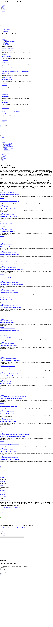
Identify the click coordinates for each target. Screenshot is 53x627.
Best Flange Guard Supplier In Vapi (7, 383)
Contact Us (4, 123)
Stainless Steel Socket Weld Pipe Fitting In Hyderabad (11, 284)
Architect (5, 40)
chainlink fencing (5, 108)
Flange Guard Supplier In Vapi (6, 223)
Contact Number (3, 569)
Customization (6, 44)
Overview (5, 28)
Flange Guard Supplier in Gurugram (8, 299)
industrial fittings (5, 96)
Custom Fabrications (7, 153)
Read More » (2, 198)
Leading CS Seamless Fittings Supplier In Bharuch (11, 398)
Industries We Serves (5, 155)
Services (3, 161)
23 (9, 464)
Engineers (5, 42)
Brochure (3, 7)
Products (3, 39)
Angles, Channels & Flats (7, 67)
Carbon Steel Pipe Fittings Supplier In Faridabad (10, 307)
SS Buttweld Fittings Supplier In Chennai (9, 292)
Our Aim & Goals (7, 29)
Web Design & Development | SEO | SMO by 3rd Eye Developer (17, 527)
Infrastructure (6, 31)
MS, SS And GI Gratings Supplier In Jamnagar (10, 352)
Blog (3, 6)
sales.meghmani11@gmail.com (5, 500)
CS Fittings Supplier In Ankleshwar (7, 231)
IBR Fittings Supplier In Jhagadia (7, 246)
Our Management (7, 140)
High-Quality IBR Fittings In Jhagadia (8, 406)
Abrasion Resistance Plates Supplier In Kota (9, 330)
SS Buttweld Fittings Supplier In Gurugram (9, 459)
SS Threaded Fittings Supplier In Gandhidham (10, 360)
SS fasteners (4, 85)
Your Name (2, 567)
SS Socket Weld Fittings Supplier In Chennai (9, 451)
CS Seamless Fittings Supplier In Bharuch (9, 239)
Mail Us (1, 485)
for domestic (2, 477)
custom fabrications (6, 113)
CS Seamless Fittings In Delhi (6, 315)
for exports (2, 481)
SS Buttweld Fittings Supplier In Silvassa (8, 216)
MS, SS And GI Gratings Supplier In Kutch (9, 194)
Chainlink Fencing (7, 152)
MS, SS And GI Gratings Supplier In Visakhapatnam (11, 269)
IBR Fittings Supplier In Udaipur (7, 322)
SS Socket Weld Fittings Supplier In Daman (9, 208)
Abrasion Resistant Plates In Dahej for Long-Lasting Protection (13, 413)
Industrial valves (5, 73)
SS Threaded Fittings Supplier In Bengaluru (9, 277)
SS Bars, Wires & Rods (8, 144)
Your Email (2, 568)
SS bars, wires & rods (6, 56)
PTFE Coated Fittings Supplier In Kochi (8, 261)
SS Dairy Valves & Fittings (7, 79)
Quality (3, 121)
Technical (3, 5)
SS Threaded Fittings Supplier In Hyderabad (9, 444)
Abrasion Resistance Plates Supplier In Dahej (9, 254)
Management (6, 30)
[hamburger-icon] (0, 25)
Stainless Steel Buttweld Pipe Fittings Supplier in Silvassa (12, 375)
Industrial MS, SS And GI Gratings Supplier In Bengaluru (12, 436)
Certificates (4, 9)
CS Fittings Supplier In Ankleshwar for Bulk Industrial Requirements (15, 390)
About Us (3, 27)
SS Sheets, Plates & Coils (10, 41)
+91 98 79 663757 (3, 492)
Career (3, 8)
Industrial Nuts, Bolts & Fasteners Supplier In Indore (11, 337)
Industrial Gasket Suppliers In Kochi (8, 421)
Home (3, 137)
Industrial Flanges (7, 150)
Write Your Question (3, 572)
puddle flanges (5, 102)
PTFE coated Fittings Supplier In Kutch (8, 345)
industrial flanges (5, 90)
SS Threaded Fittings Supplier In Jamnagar (9, 201)
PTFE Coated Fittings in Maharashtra (8, 428)
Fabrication (6, 43)
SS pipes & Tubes (5, 62)
